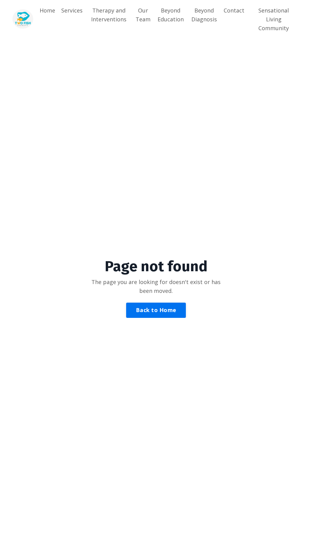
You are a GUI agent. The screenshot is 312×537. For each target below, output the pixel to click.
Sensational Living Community (273, 19)
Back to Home (156, 310)
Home (47, 10)
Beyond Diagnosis (204, 15)
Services (72, 10)
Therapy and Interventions (108, 15)
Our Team (143, 15)
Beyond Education (171, 15)
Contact (234, 10)
